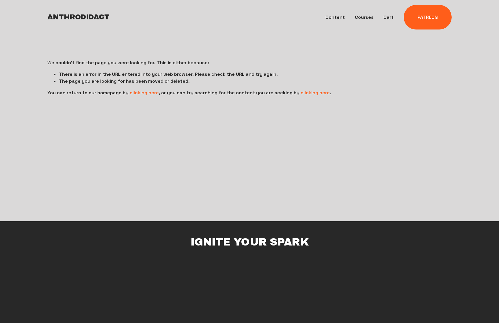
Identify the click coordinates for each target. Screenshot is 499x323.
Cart (388, 17)
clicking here (144, 93)
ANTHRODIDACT (78, 17)
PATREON (428, 17)
